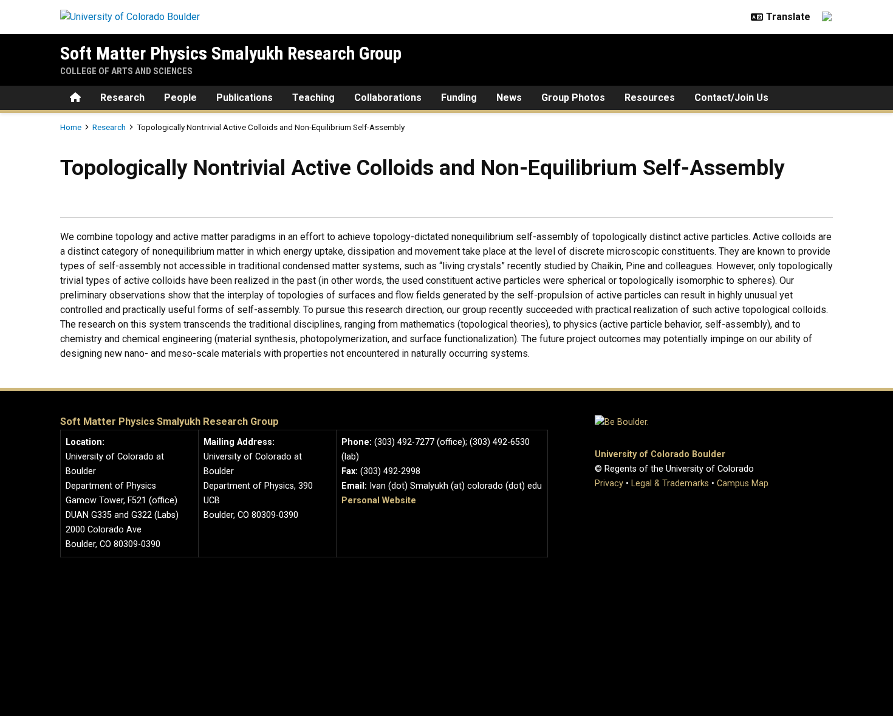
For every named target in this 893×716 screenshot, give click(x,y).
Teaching (313, 97)
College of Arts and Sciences (126, 71)
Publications (244, 97)
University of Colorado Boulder (660, 454)
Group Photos (573, 97)
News (509, 97)
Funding (459, 97)
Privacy (609, 483)
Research (122, 97)
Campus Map (742, 483)
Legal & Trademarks (670, 483)
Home (70, 127)
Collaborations (388, 97)
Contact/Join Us (731, 97)
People (180, 97)
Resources (649, 97)
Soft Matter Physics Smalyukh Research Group (231, 53)
